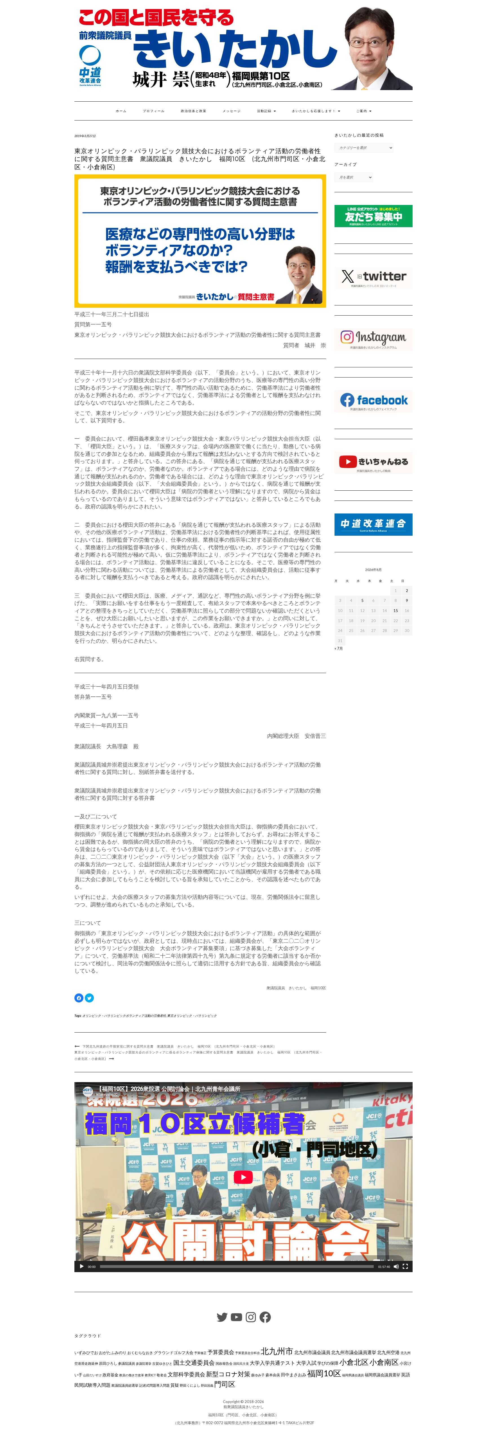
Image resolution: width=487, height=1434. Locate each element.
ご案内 (362, 111)
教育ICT (150, 1375)
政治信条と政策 (194, 111)
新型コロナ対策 (228, 1374)
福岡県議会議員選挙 (382, 1374)
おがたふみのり (113, 1352)
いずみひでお (86, 1352)
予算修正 (200, 1353)
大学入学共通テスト (272, 1363)
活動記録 (265, 111)
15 (395, 610)
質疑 (175, 1385)
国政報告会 (224, 1363)
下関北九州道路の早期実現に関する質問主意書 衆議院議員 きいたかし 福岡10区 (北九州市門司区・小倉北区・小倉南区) (179, 1046)
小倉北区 (354, 1361)
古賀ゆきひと (162, 1363)
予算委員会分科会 (247, 1353)
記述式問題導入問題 (154, 1385)
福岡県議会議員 (353, 1375)
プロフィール (154, 111)
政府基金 (110, 1374)
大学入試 (306, 1363)
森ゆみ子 (258, 1375)
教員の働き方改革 (131, 1375)
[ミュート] (396, 1266)
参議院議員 (126, 1363)
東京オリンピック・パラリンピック (192, 1015)
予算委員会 (220, 1352)
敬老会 (162, 1375)
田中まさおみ (293, 1374)
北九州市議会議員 (312, 1352)
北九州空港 (388, 1352)
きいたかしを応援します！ (314, 111)
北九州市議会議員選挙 (353, 1352)
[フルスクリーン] (405, 1266)
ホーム (121, 111)
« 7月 (339, 648)
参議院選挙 (143, 1363)
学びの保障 (327, 1363)
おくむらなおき (140, 1352)
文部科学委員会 (186, 1374)
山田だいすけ (92, 1375)
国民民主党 (241, 1363)
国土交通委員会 (194, 1362)
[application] (243, 1177)
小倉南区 (384, 1361)
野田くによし (190, 1385)
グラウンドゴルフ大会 (173, 1352)
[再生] (82, 1266)
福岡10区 (324, 1373)
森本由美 (272, 1375)
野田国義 (207, 1385)
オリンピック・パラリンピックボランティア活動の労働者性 (124, 1015)
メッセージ (232, 111)
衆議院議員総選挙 (124, 1385)
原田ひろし (108, 1363)
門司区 (224, 1384)
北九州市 (277, 1351)
